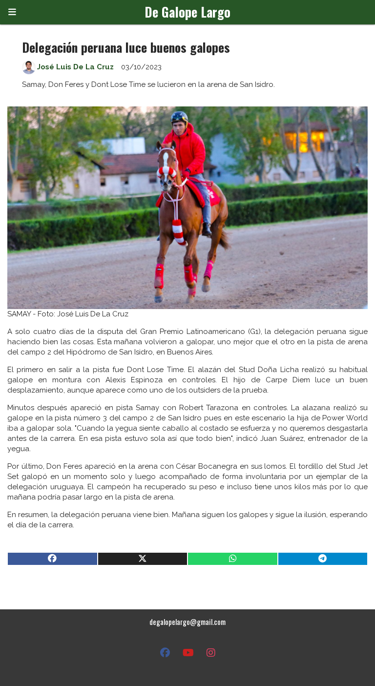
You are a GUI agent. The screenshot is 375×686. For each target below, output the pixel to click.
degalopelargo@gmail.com (187, 621)
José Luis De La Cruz (75, 66)
